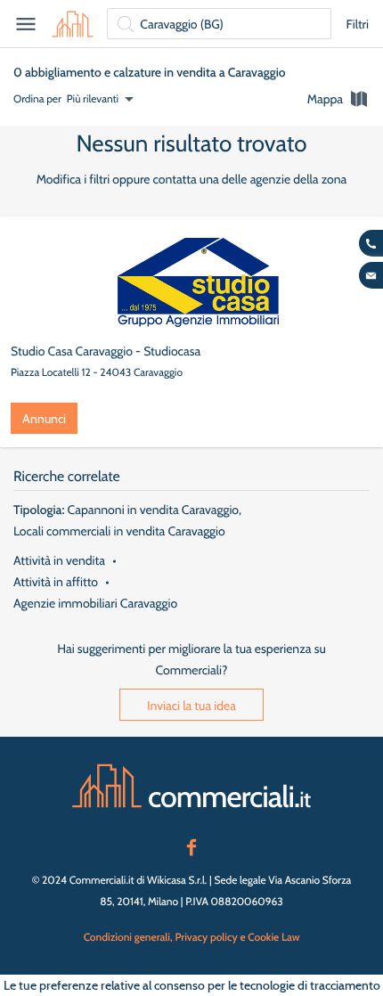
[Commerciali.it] (73, 24)
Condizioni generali (127, 936)
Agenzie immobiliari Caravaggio (95, 603)
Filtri (357, 24)
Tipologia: (38, 510)
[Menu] (25, 24)
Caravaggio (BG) (182, 24)
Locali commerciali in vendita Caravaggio (119, 531)
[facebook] (191, 845)
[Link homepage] (191, 785)
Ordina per (37, 98)
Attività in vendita (59, 560)
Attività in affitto (55, 582)
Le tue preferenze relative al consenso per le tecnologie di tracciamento (192, 985)
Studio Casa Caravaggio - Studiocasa (105, 351)
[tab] (338, 99)
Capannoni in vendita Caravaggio (153, 510)
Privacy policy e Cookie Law (237, 936)
